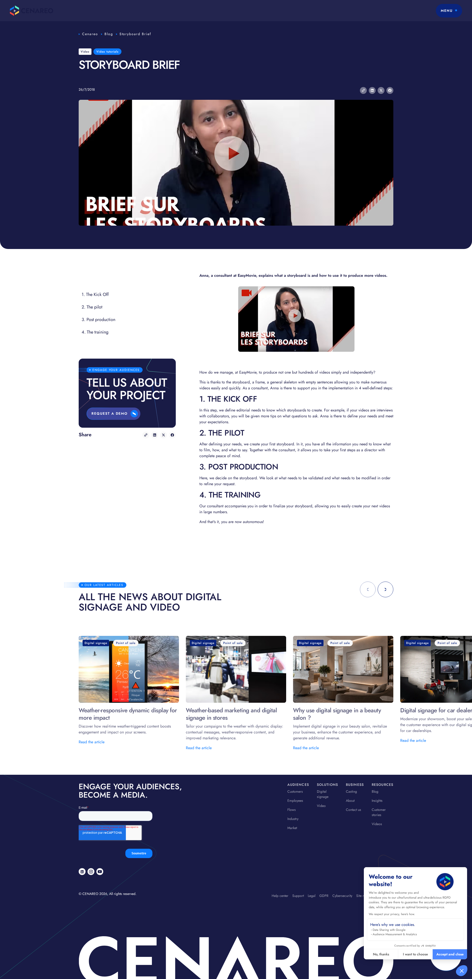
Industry (292, 818)
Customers (295, 791)
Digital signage (322, 794)
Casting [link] (351, 791)
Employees (295, 800)
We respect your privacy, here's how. (392, 914)
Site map (362, 895)
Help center (280, 895)
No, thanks (381, 954)
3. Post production (98, 319)
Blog (108, 33)
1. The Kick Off (95, 294)
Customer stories (379, 812)
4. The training (95, 332)
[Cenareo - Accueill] (31, 10)
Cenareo (90, 33)
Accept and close (450, 954)
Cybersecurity (342, 895)
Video (321, 805)
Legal (311, 895)
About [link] (350, 800)
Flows (291, 809)
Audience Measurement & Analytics (395, 934)
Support (298, 895)
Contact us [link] (353, 809)
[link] (82, 871)
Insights (377, 800)
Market (292, 827)
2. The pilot (92, 307)
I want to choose (415, 954)
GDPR (323, 895)
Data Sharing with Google (389, 930)
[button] (462, 971)
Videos (377, 823)
